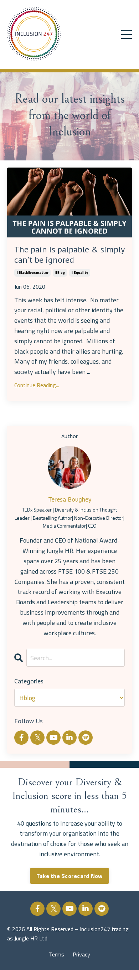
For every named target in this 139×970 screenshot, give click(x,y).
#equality (79, 272)
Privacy (81, 954)
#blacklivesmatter (32, 272)
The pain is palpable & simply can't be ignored (69, 255)
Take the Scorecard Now (69, 876)
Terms (56, 954)
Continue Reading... (36, 385)
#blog (60, 272)
